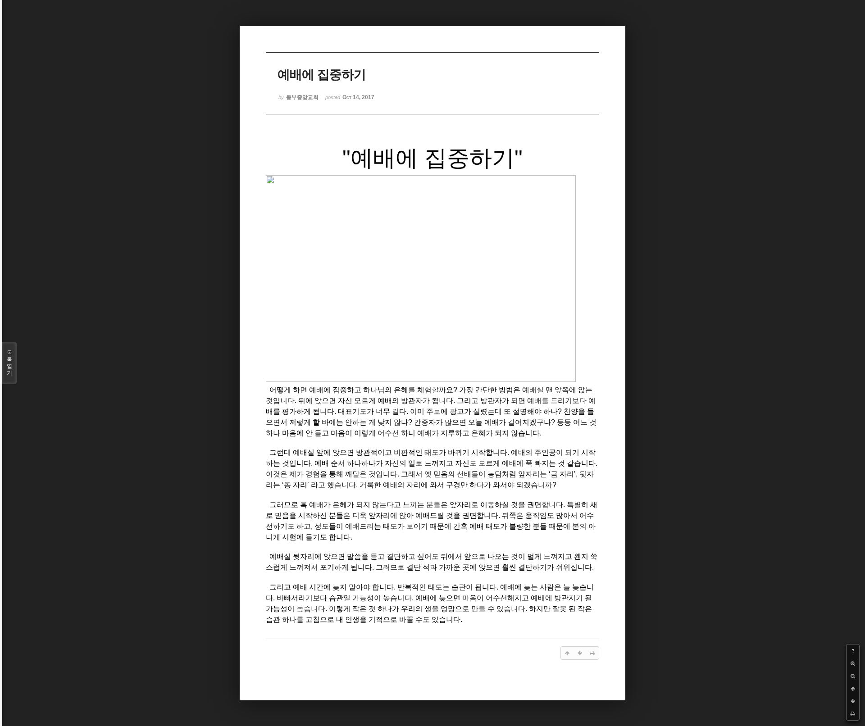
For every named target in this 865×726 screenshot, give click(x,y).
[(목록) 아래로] (853, 701)
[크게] (853, 663)
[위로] (853, 688)
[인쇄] (853, 714)
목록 (9, 362)
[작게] (853, 676)
